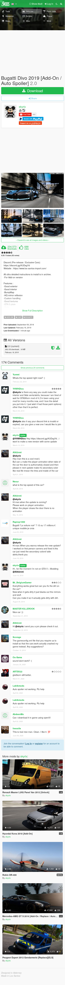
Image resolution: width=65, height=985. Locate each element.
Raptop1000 (19, 521)
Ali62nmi (17, 452)
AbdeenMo (18, 714)
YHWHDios (18, 388)
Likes (26, 249)
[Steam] (23, 110)
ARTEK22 (17, 671)
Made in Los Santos (10, 975)
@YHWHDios (19, 438)
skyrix (22, 107)
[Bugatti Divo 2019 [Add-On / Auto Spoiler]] (32, 190)
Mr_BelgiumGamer (22, 582)
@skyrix (17, 392)
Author (22, 435)
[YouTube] (20, 110)
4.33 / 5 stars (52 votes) (10, 255)
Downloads (12, 249)
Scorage (17, 637)
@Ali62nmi (18, 571)
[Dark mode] (56, 3)
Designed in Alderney (11, 972)
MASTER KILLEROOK (24, 608)
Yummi (16, 374)
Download (34, 90)
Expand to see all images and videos (32, 240)
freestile (17, 728)
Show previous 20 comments (32, 367)
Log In (28, 743)
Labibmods (18, 685)
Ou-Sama (17, 657)
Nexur (16, 481)
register (39, 743)
